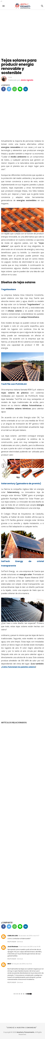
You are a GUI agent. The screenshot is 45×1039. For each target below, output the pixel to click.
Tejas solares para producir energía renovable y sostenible (18, 66)
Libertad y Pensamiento (25, 1032)
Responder (12, 942)
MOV (9, 964)
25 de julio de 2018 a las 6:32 (22, 964)
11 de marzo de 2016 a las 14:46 (29, 947)
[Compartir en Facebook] (3, 89)
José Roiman (13, 946)
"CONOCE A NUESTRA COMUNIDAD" (21, 1027)
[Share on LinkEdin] (25, 89)
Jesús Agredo (27, 80)
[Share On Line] (20, 89)
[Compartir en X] (9, 89)
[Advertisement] (22, 32)
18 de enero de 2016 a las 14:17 (28, 936)
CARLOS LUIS (13, 936)
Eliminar (20, 942)
